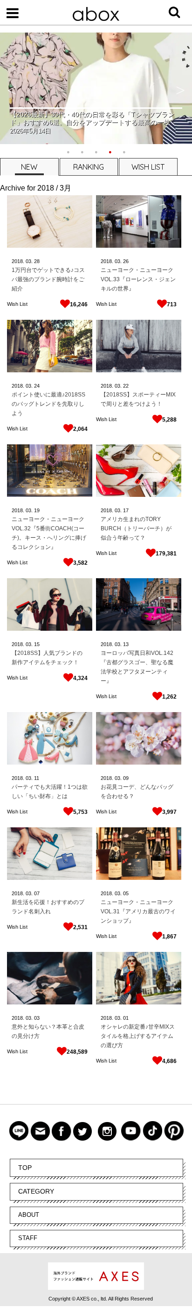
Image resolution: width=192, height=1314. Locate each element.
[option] (96, 88)
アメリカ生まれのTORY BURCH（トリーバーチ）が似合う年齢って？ (136, 528)
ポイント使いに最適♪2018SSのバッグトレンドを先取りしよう (48, 403)
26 (126, 261)
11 (36, 778)
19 (37, 510)
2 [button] (82, 151)
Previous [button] (11, 88)
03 (37, 1018)
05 (126, 893)
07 (37, 893)
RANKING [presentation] (88, 167)
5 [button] (124, 151)
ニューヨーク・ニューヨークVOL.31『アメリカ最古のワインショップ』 (138, 911)
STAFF (27, 1238)
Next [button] (180, 88)
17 (126, 510)
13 (126, 644)
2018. (18, 261)
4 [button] (110, 151)
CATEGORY (36, 1191)
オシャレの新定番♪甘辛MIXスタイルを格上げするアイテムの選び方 (138, 1036)
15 (37, 644)
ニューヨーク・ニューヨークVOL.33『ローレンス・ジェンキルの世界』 (138, 279)
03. (29, 261)
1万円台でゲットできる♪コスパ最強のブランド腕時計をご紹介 (48, 279)
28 (37, 261)
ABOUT (28, 1214)
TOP (25, 1167)
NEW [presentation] (29, 167)
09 (126, 778)
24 (37, 386)
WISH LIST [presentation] (148, 167)
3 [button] (96, 151)
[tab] (29, 166)
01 (126, 1018)
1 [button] (68, 151)
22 (126, 386)
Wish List (17, 304)
